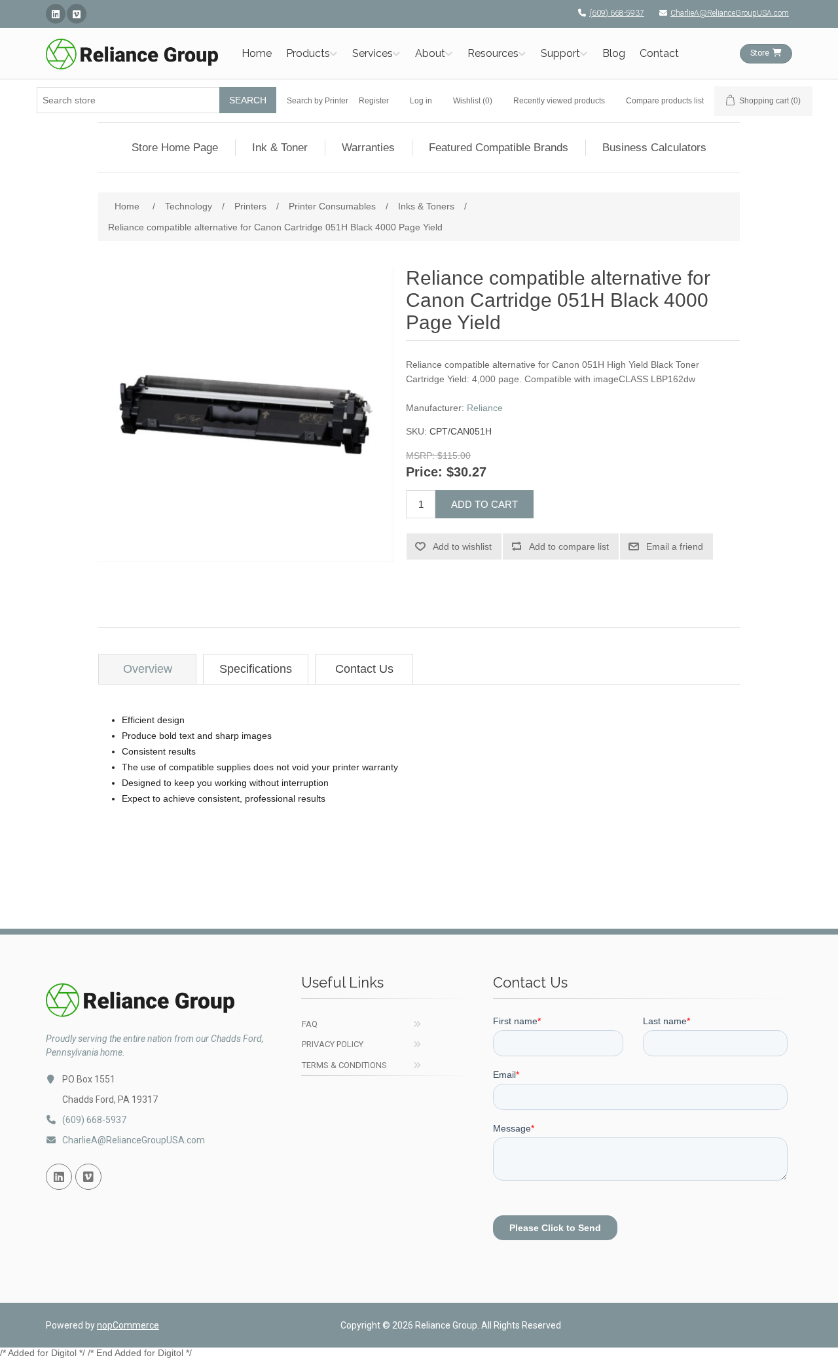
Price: (424, 472)
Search (247, 100)
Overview (147, 668)
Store (759, 53)
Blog (613, 53)
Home (257, 53)
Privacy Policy (332, 1044)
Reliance (485, 407)
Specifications (255, 668)
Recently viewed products (559, 100)
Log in (421, 100)
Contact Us (364, 668)
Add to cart (484, 504)
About (430, 53)
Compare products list (665, 100)
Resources (493, 53)
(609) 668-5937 (616, 13)
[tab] (147, 669)
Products (308, 53)
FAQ (310, 1024)
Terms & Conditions (344, 1065)
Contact (659, 53)
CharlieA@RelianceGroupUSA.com (729, 13)
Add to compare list (569, 546)
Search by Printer (317, 100)
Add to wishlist (462, 546)
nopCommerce (128, 1325)
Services (372, 53)
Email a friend (674, 546)
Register (374, 100)
